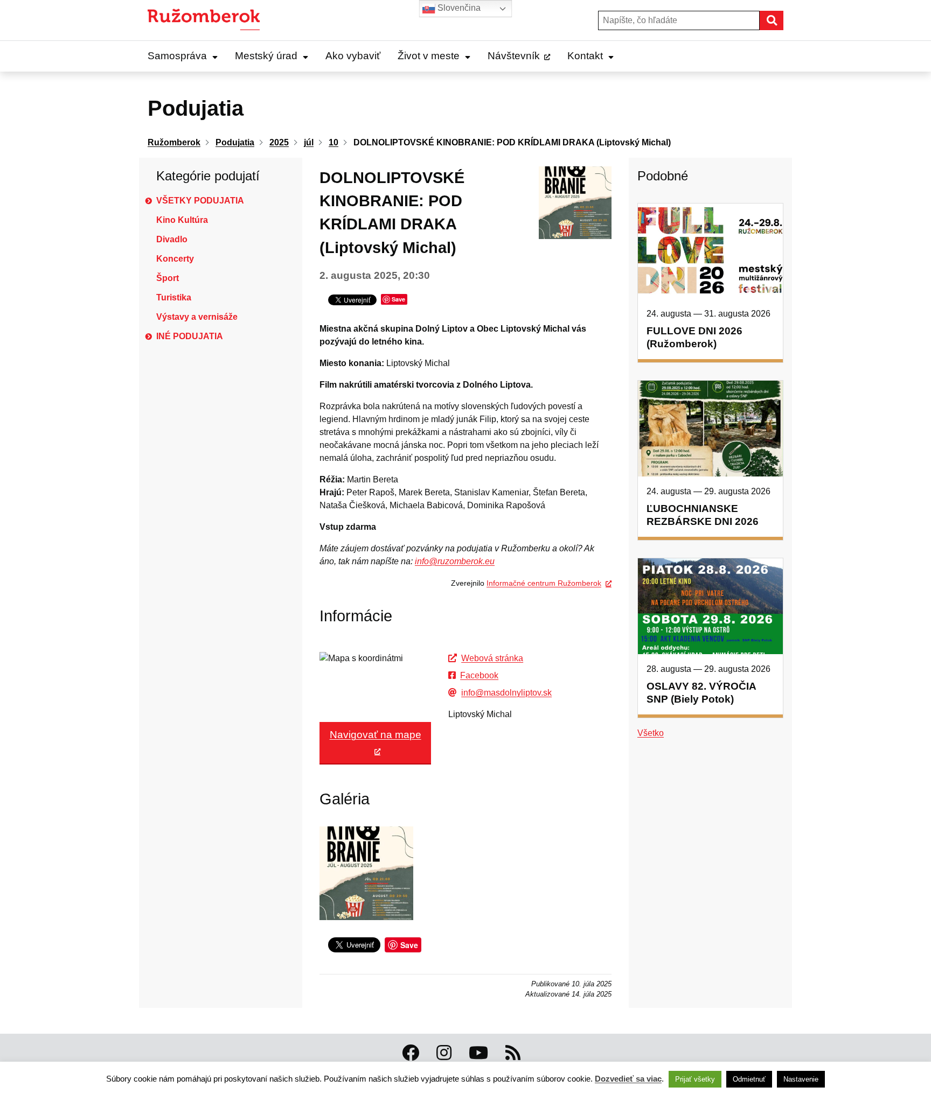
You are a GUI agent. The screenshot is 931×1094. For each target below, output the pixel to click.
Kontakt (585, 55)
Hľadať (782, 20)
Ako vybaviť (352, 55)
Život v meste (429, 55)
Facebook (479, 675)
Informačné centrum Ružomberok (544, 583)
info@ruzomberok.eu (455, 561)
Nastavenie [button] (800, 1079)
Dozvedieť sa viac (628, 1078)
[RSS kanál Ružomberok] (512, 1053)
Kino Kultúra (182, 220)
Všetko (650, 733)
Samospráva (177, 55)
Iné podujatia (189, 336)
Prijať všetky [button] (695, 1079)
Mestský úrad (266, 55)
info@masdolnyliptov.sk (506, 692)
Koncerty (175, 258)
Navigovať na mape (375, 734)
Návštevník (514, 55)
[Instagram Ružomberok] (443, 1053)
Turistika (173, 297)
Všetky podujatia (200, 200)
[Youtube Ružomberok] (478, 1053)
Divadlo (171, 239)
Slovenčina (458, 7)
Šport (167, 278)
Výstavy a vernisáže (197, 316)
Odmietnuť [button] (749, 1079)
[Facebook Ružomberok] (410, 1053)
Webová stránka (492, 658)
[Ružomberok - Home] (208, 20)
